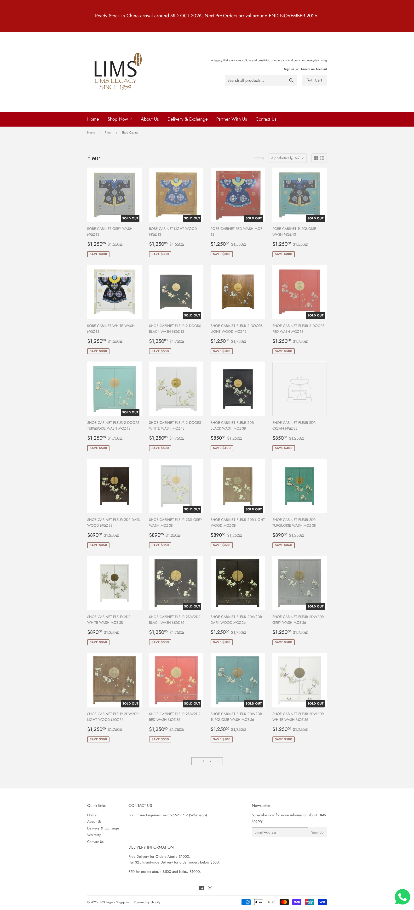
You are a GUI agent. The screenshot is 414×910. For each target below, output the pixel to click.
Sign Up (317, 832)
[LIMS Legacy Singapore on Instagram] (210, 889)
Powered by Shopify (147, 902)
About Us (150, 119)
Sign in (289, 69)
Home (93, 119)
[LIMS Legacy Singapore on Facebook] (201, 889)
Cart (318, 80)
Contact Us (266, 119)
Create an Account (314, 69)
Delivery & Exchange (187, 119)
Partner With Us (231, 119)
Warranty (94, 835)
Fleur (108, 132)
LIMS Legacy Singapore (113, 902)
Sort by (259, 158)
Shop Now (118, 119)
